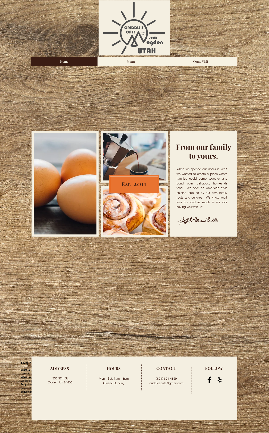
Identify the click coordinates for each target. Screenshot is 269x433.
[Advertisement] (134, 101)
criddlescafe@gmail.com (166, 383)
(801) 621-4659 (166, 378)
